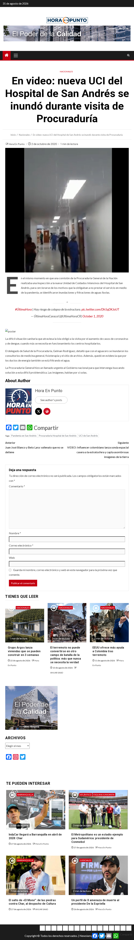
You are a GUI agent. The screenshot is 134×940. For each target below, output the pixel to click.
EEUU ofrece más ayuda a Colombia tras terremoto (108, 651)
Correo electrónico (21, 545)
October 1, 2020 (93, 316)
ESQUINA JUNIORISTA (104, 794)
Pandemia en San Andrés (23, 435)
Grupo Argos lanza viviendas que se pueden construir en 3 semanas (24, 651)
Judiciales (85, 860)
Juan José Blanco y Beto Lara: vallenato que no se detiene (34, 447)
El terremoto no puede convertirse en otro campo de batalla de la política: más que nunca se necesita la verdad (65, 655)
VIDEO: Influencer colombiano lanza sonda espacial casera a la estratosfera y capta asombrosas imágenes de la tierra (98, 450)
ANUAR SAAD (56, 672)
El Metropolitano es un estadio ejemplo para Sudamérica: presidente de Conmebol (97, 838)
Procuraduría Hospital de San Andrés (57, 435)
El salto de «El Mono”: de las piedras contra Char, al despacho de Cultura (32, 902)
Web (12, 557)
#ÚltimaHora (23, 309)
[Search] (128, 55)
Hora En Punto (17, 143)
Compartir (46, 428)
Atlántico (85, 794)
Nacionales (66, 71)
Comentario (17, 486)
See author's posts (51, 400)
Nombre (15, 533)
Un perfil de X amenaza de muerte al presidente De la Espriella (95, 902)
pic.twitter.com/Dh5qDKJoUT (100, 309)
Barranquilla (25, 794)
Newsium (85, 935)
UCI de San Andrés (88, 435)
